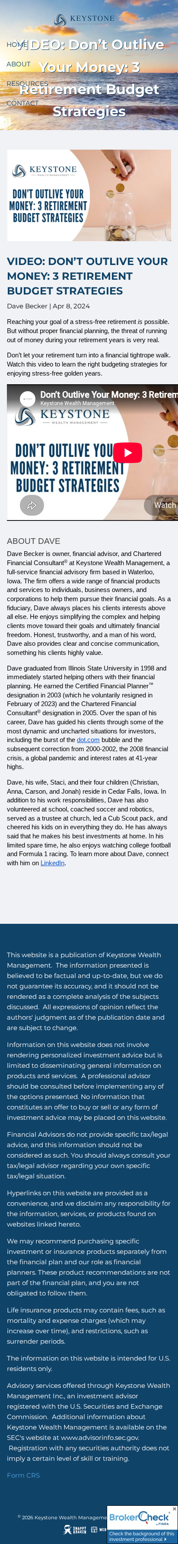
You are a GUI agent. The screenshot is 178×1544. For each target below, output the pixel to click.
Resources (27, 83)
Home (17, 44)
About (18, 64)
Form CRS (23, 1475)
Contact (22, 103)
